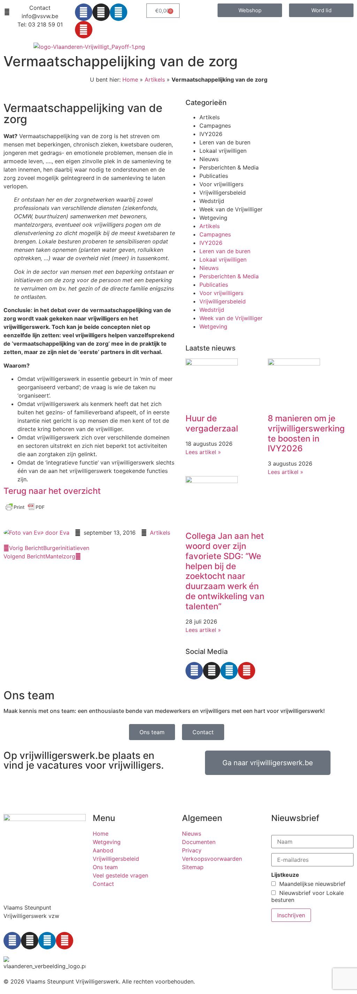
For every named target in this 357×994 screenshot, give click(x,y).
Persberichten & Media (229, 167)
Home (130, 79)
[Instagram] (101, 12)
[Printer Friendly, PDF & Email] (25, 510)
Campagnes (215, 125)
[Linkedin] (118, 12)
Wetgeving (213, 217)
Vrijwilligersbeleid (222, 192)
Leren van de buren (224, 142)
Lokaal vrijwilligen (222, 150)
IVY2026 (210, 133)
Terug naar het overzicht (52, 491)
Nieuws (209, 159)
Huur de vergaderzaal (211, 423)
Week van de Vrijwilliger (231, 209)
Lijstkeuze (285, 874)
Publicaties (213, 175)
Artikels (155, 79)
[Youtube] (83, 29)
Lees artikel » (203, 452)
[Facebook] (83, 12)
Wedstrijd (211, 200)
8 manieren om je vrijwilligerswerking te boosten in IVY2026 (306, 433)
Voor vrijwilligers (221, 184)
